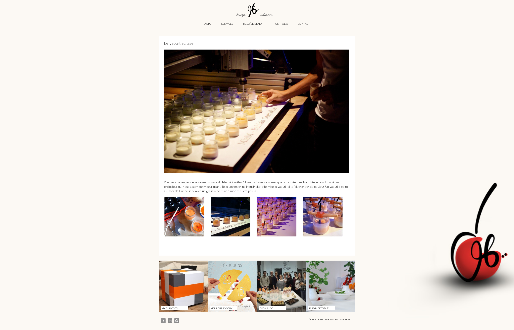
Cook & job (266, 308)
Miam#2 (227, 182)
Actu (207, 23)
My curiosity (170, 308)
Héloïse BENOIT (253, 23)
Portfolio (281, 23)
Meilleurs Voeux (222, 308)
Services (227, 23)
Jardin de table (318, 308)
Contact (304, 23)
